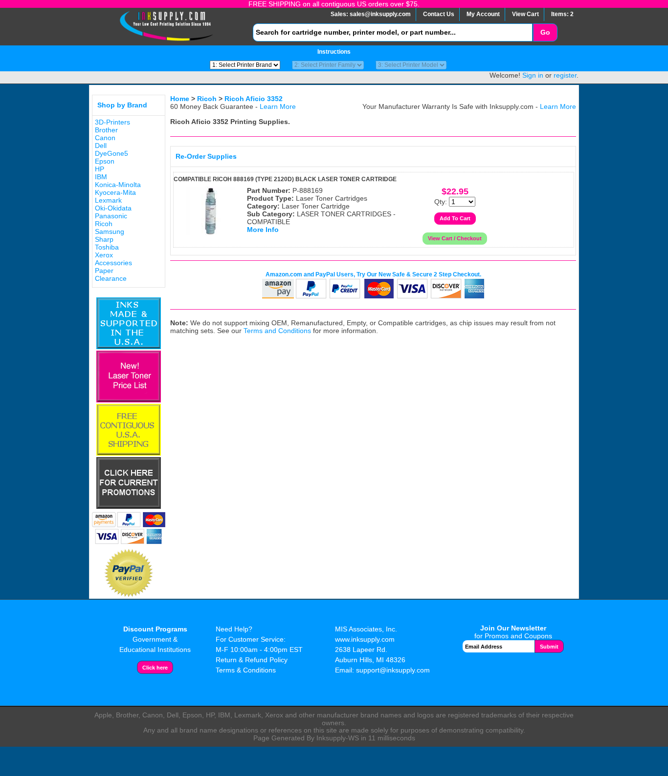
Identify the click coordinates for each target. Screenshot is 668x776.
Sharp (104, 239)
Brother (106, 130)
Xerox (104, 255)
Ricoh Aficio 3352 (253, 99)
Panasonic (111, 216)
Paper (104, 270)
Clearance (111, 278)
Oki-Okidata (113, 208)
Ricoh (103, 224)
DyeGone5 (111, 153)
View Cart (525, 14)
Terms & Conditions (246, 670)
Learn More (278, 106)
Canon (105, 138)
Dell (101, 145)
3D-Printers (112, 122)
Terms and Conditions (277, 331)
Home (179, 99)
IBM (101, 177)
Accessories (113, 263)
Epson (104, 161)
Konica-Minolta (118, 185)
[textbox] (393, 32)
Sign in (532, 75)
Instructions (334, 51)
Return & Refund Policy (252, 660)
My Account (483, 14)
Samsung (109, 231)
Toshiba (107, 247)
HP (99, 169)
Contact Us (438, 14)
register (565, 75)
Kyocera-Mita (115, 192)
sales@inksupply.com (380, 14)
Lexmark (108, 200)
